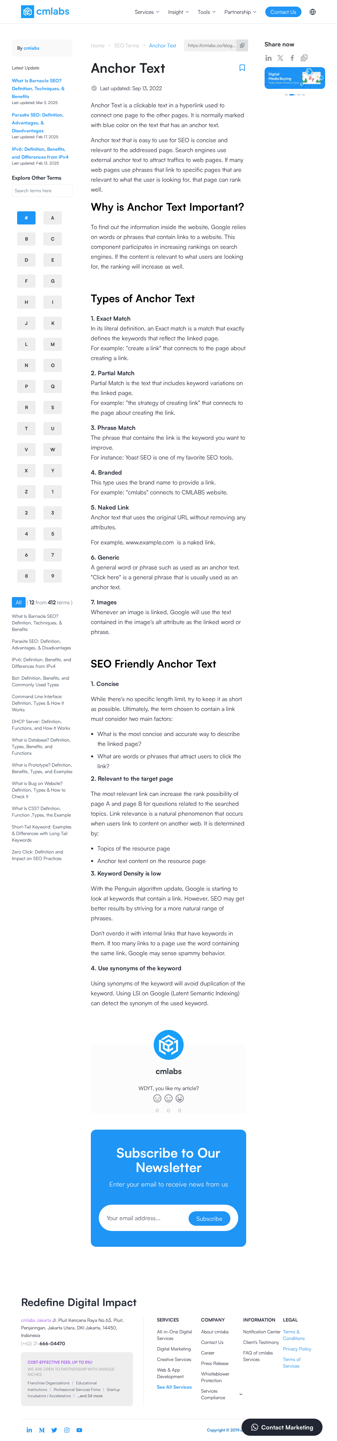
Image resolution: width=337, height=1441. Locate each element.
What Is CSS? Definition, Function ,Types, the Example (41, 811)
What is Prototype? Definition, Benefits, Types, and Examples (42, 768)
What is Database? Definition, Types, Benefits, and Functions (41, 746)
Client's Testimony (261, 1342)
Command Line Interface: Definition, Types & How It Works (38, 703)
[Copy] (242, 45)
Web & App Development (170, 1373)
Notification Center (262, 1331)
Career (208, 1352)
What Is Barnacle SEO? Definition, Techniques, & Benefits (38, 88)
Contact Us (212, 1342)
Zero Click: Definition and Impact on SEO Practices (37, 855)
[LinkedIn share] (268, 58)
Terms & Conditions (294, 1335)
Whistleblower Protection (215, 1377)
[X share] (280, 58)
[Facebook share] (292, 58)
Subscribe (209, 1218)
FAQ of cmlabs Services (258, 1356)
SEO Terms (126, 45)
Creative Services (174, 1359)
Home (97, 45)
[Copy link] (304, 58)
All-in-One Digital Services (174, 1335)
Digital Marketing (174, 1348)
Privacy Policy (297, 1348)
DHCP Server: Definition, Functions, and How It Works (41, 725)
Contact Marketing (287, 1427)
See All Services (174, 1387)
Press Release (214, 1363)
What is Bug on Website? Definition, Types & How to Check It (38, 789)
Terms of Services (291, 1362)
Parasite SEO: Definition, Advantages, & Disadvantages (38, 122)
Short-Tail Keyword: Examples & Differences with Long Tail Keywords (41, 833)
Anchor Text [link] (162, 45)
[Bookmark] (242, 68)
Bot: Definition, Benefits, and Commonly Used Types (40, 681)
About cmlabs (215, 1331)
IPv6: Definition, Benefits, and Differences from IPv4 (41, 663)
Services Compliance (213, 1394)
